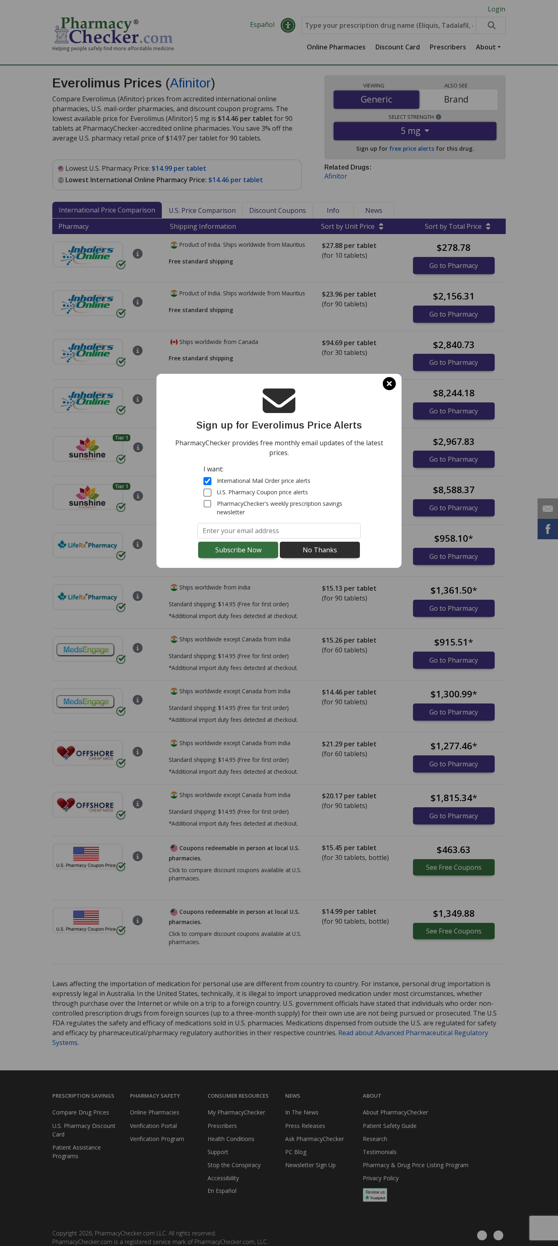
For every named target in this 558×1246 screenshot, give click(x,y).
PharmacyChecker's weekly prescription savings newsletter (279, 507)
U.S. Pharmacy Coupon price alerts (262, 492)
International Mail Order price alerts (263, 481)
